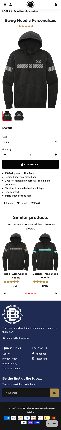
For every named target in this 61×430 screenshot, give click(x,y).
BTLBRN (6, 11)
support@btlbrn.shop (17, 337)
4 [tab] (35, 293)
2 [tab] (29, 293)
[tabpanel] (15, 260)
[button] (26, 26)
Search (6, 353)
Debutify (30, 412)
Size (4, 136)
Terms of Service (11, 368)
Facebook (40, 353)
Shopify (43, 408)
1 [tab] (26, 293)
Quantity (6, 149)
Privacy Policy (9, 358)
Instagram (41, 358)
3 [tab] (32, 293)
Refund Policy (9, 363)
